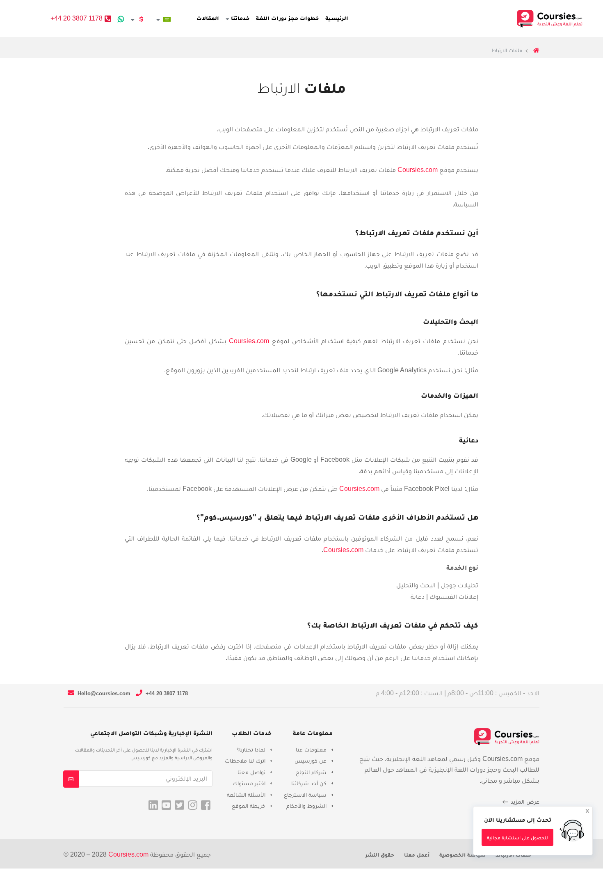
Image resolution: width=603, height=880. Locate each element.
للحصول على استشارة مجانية (517, 838)
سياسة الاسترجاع (305, 794)
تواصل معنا (251, 772)
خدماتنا (239, 18)
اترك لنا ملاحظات (245, 760)
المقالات (207, 18)
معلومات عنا (311, 749)
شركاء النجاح (311, 772)
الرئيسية (336, 18)
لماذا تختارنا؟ (251, 749)
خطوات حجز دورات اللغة (287, 18)
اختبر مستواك (249, 783)
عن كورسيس (311, 760)
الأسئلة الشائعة (246, 794)
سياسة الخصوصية (462, 855)
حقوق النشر (379, 855)
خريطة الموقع (248, 805)
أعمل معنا (416, 855)
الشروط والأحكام (306, 805)
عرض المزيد (524, 801)
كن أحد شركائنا (309, 783)
